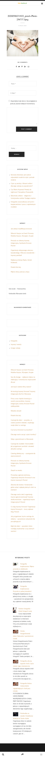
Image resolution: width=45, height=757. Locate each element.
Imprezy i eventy (16, 344)
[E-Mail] (28, 66)
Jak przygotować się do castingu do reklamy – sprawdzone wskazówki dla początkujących (23, 519)
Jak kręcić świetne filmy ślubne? (21, 387)
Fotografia (14, 341)
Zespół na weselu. (16, 470)
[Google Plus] (25, 66)
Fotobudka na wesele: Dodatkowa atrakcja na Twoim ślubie (23, 716)
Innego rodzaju (15, 348)
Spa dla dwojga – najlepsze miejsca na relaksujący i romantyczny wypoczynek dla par (23, 379)
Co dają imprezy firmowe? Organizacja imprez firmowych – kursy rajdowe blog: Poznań (23, 509)
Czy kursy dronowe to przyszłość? (22, 430)
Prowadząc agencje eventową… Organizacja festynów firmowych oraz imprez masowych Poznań (23, 477)
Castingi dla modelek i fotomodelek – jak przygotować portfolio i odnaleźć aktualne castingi (23, 446)
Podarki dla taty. (16, 267)
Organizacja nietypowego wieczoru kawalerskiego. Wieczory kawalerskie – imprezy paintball (23, 253)
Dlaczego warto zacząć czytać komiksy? (23, 434)
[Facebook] (16, 66)
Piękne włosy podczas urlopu (20, 272)
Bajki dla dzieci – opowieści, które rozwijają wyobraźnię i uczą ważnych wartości (22, 528)
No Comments (22, 62)
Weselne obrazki (16, 411)
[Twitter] (19, 66)
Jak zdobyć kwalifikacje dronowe (21, 229)
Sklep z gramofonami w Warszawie (22, 439)
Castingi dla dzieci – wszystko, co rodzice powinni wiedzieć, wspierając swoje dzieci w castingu (22, 423)
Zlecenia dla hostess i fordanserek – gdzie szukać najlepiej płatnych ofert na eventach (23, 487)
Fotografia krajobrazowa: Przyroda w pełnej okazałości (22, 589)
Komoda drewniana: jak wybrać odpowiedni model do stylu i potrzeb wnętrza (22, 177)
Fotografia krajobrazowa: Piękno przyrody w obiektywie (23, 566)
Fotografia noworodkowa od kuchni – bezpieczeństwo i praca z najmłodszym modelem (23, 204)
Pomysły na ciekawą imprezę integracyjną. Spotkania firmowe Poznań (21, 243)
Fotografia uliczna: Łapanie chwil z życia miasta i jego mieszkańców (23, 663)
